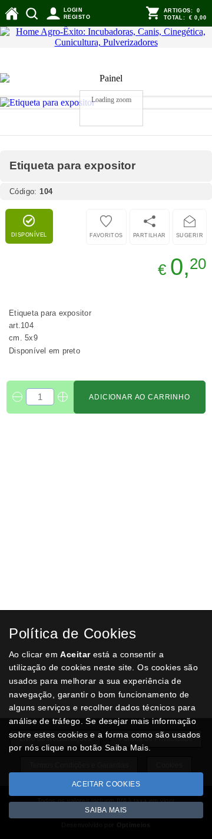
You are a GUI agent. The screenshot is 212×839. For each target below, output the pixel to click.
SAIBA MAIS (106, 810)
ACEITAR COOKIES (106, 784)
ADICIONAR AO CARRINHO (139, 397)
